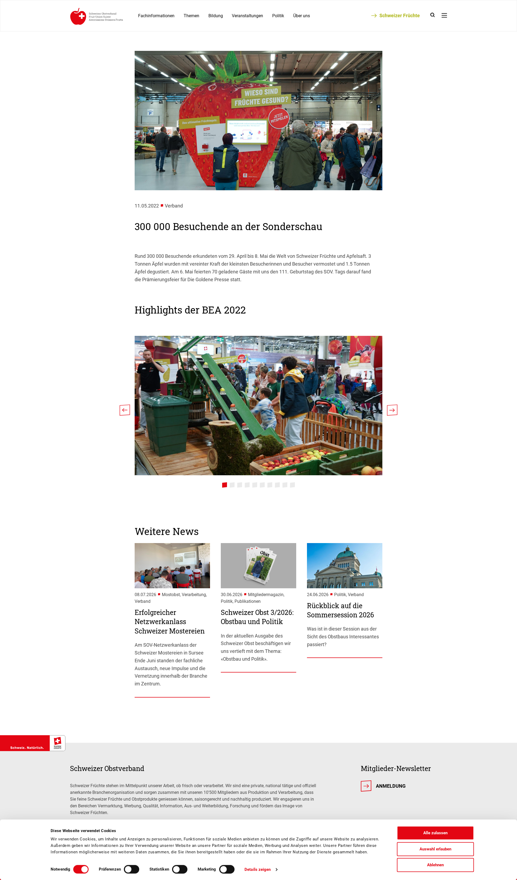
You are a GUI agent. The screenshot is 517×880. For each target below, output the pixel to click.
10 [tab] (292, 485)
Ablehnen (435, 865)
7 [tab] (269, 485)
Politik (278, 15)
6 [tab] (262, 485)
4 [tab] (247, 485)
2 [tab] (232, 485)
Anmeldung (391, 786)
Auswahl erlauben (435, 849)
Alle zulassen (435, 832)
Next (392, 411)
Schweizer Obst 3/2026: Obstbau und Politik (257, 617)
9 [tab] (284, 485)
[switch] (131, 869)
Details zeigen (257, 869)
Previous (125, 411)
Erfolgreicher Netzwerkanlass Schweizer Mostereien (170, 621)
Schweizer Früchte (399, 15)
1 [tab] (224, 485)
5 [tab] (254, 485)
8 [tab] (277, 485)
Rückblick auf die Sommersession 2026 (340, 610)
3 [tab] (239, 485)
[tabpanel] (258, 405)
